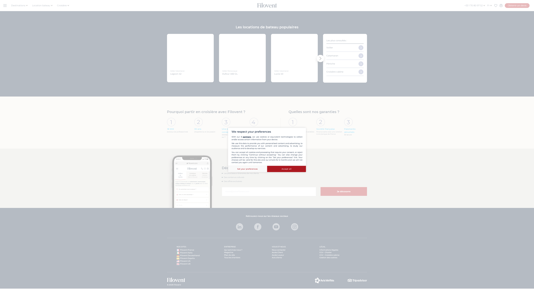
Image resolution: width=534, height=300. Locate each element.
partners (247, 137)
